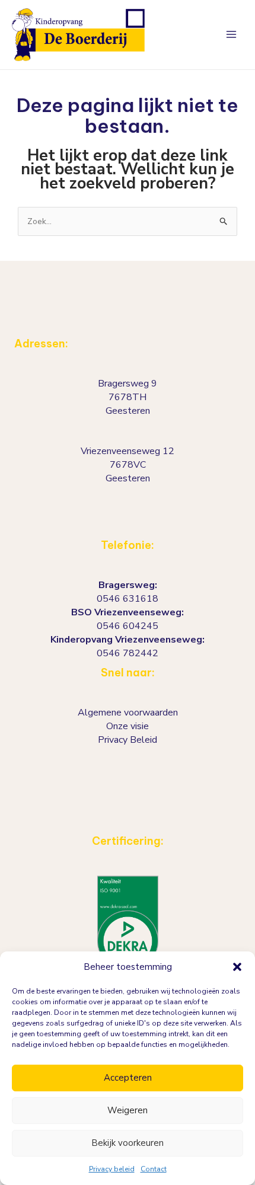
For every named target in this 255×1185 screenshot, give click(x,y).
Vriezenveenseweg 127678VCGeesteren (127, 465)
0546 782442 (127, 653)
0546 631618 (127, 598)
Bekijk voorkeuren (127, 1143)
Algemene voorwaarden (128, 712)
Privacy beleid (112, 1169)
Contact (154, 1169)
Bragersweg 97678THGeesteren (127, 397)
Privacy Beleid (127, 739)
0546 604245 (127, 626)
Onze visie (127, 726)
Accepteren (128, 1078)
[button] (237, 967)
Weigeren (127, 1110)
